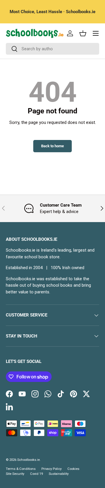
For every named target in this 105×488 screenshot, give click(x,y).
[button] (82, 33)
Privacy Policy (51, 469)
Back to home (52, 146)
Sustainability (59, 474)
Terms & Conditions (21, 469)
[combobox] (52, 49)
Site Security (15, 474)
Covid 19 (36, 474)
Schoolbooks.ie (28, 460)
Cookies (73, 469)
